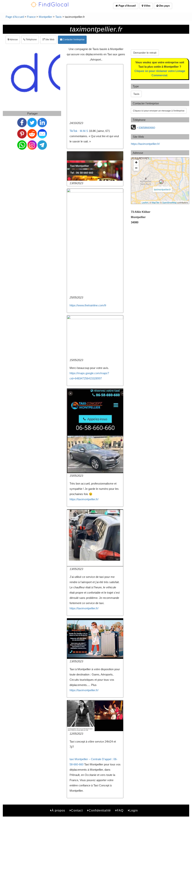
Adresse (13, 39)
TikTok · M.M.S (79, 130)
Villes (146, 5)
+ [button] (136, 162)
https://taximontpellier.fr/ (84, 499)
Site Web (49, 39)
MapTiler (156, 202)
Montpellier (45, 16)
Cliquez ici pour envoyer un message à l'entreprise (158, 110)
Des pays (164, 5)
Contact (77, 810)
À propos (58, 810)
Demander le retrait (144, 52)
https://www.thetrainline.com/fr (88, 305)
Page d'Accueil (127, 5)
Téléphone (31, 39)
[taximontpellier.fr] (161, 181)
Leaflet (145, 202)
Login (133, 810)
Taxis (58, 16)
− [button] (136, 168)
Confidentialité (100, 810)
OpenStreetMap (169, 202)
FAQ (120, 810)
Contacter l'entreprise (73, 39)
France (31, 16)
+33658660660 (146, 127)
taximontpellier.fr (162, 189)
